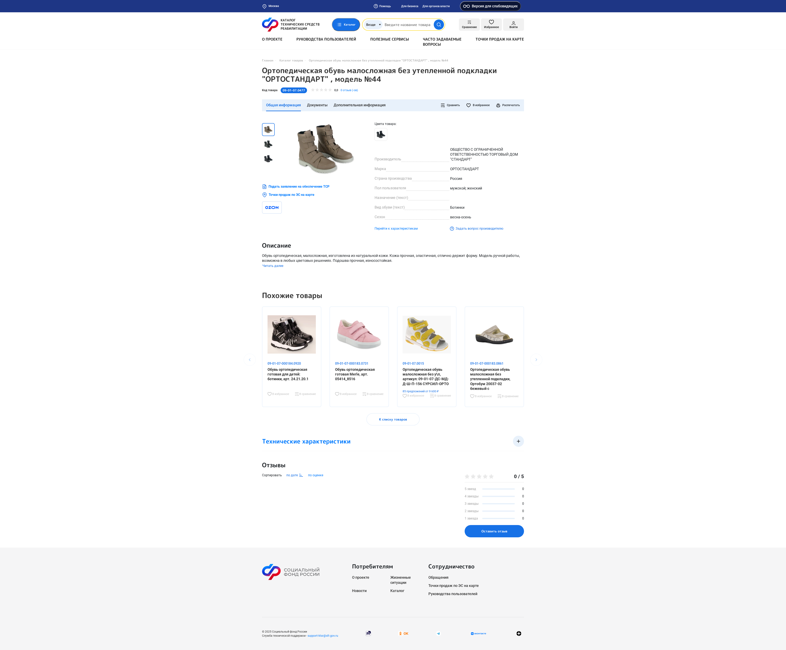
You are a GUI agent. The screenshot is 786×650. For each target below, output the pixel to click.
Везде (371, 24)
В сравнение (307, 394)
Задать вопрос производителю (479, 228)
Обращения (438, 577)
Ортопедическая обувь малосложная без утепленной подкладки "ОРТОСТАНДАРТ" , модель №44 (379, 74)
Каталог (397, 591)
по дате (292, 475)
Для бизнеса (409, 6)
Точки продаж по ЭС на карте (291, 195)
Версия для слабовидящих (495, 6)
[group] (325, 148)
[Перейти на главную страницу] (291, 25)
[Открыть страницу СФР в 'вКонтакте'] (478, 633)
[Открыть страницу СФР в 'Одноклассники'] (403, 633)
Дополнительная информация (360, 105)
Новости (359, 591)
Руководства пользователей (326, 39)
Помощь (385, 6)
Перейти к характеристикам (396, 228)
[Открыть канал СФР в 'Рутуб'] (368, 633)
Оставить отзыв (494, 531)
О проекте (272, 39)
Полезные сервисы (389, 39)
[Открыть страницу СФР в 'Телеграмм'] (438, 633)
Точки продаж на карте (499, 39)
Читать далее (272, 266)
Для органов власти (436, 6)
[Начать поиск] (439, 24)
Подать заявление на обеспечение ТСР (299, 186)
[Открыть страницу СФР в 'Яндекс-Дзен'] (519, 633)
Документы (317, 105)
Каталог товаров (291, 60)
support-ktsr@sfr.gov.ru (323, 635)
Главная (267, 60)
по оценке (315, 475)
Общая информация (283, 105)
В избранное (481, 105)
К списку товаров (393, 419)
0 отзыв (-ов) (349, 90)
